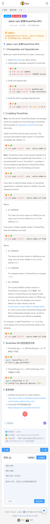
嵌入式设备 (16, 16)
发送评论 (39, 501)
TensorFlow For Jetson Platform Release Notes (26, 306)
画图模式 (31, 458)
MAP (31, 520)
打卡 (10, 501)
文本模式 (41, 458)
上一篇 (6, 450)
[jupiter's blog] (25, 3)
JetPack (16, 60)
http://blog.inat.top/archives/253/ (28, 435)
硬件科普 (13, 10)
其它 (24, 16)
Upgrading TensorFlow (27, 125)
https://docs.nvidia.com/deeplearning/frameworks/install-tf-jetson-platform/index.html (27, 399)
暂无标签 (10, 423)
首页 (5, 10)
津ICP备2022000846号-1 (35, 512)
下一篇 (44, 450)
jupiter (20, 512)
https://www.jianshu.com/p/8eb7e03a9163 (24, 407)
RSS (23, 520)
